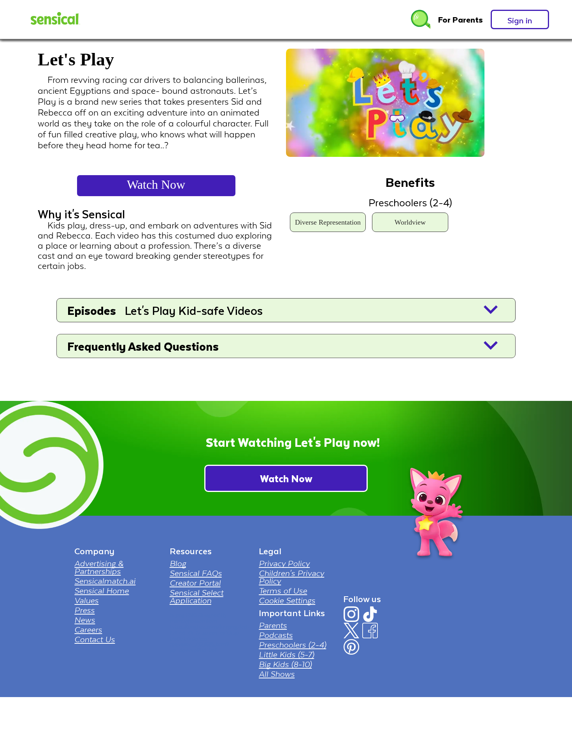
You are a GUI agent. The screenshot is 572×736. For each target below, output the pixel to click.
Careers (88, 629)
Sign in (519, 20)
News (84, 620)
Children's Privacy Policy (291, 577)
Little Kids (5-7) (286, 654)
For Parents (460, 19)
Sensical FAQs (196, 573)
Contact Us (94, 639)
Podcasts (276, 635)
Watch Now (156, 184)
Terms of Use (283, 590)
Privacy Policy (284, 563)
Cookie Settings (287, 600)
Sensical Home (101, 590)
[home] (54, 19)
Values (86, 600)
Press (84, 610)
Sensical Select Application (196, 596)
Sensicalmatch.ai (104, 581)
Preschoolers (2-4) (292, 644)
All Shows (277, 674)
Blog (178, 563)
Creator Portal (195, 583)
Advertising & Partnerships (98, 567)
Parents (273, 625)
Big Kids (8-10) (285, 664)
